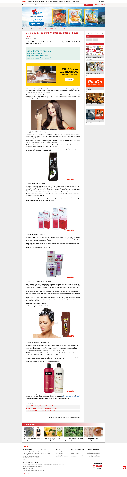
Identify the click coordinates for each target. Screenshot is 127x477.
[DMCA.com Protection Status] (96, 468)
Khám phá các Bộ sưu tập (62, 456)
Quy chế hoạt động (75, 453)
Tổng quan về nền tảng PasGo (48, 452)
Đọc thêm (69, 79)
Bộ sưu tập (35, 1)
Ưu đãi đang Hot (60, 455)
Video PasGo (75, 1)
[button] (25, 432)
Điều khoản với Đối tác (76, 456)
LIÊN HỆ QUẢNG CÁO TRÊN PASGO (37, 50)
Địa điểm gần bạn (60, 452)
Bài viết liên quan (29, 424)
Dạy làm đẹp (89, 39)
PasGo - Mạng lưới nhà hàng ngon (70, 396)
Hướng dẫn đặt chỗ (45, 453)
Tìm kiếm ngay (59, 453)
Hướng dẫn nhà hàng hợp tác (93, 453)
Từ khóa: (88, 36)
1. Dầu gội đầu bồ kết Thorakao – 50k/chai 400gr (39, 51)
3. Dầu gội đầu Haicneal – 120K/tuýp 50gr (37, 55)
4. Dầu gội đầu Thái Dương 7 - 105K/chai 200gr (39, 57)
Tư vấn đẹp (95, 39)
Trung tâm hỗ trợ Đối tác (92, 452)
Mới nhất (61, 1)
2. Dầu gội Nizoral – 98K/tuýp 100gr (36, 53)
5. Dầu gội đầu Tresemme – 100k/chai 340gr (38, 58)
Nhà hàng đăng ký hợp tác (93, 455)
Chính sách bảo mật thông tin (77, 455)
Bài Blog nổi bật (90, 43)
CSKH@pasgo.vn (39, 466)
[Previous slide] (23, 17)
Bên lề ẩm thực (34, 28)
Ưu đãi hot (55, 1)
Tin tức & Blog (67, 1)
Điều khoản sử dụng (75, 452)
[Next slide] (103, 17)
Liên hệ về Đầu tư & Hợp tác (93, 456)
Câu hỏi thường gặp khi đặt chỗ (47, 456)
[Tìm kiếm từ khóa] (102, 33)
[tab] (61, 26)
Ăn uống (41, 1)
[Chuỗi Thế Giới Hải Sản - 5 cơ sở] (63, 17)
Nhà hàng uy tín (48, 1)
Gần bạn (30, 1)
